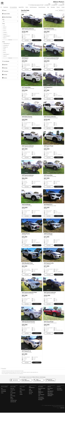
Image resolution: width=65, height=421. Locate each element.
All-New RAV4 (12, 392)
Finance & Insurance (41, 7)
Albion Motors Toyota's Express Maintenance (50, 394)
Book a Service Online (50, 389)
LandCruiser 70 (22, 389)
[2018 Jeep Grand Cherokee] (31, 314)
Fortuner (11, 398)
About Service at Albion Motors (50, 391)
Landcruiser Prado (13, 400)
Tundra (21, 392)
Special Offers (21, 7)
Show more (10, 39)
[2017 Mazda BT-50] (31, 343)
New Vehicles (5, 7)
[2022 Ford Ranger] (31, 196)
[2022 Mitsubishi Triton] (31, 255)
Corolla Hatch (3, 389)
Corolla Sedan (3, 391)
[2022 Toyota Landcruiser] (53, 108)
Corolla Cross (12, 389)
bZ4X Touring (12, 395)
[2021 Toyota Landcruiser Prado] (31, 284)
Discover (58, 7)
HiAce (21, 391)
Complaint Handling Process (60, 405)
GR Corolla (31, 392)
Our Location (59, 388)
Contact (63, 7)
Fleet (48, 7)
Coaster (21, 394)
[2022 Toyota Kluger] (53, 314)
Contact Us (36, 40)
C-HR (11, 391)
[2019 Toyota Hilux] (53, 167)
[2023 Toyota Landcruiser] (31, 20)
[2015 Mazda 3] (31, 50)
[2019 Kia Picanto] (31, 226)
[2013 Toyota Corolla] (53, 255)
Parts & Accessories (33, 7)
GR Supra (30, 390)
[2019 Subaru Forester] (31, 108)
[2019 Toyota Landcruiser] (31, 167)
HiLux (21, 388)
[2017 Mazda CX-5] (53, 196)
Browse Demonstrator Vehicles (40, 392)
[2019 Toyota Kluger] (53, 138)
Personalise (53, 7)
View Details (27, 40)
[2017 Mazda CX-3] (53, 79)
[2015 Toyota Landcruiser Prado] (53, 50)
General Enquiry (59, 389)
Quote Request (41, 397)
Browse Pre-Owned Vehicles (41, 389)
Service (27, 7)
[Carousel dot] (26, 172)
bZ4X (11, 394)
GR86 (30, 389)
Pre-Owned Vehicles (13, 7)
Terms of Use (54, 405)
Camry (2, 392)
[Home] (1, 7)
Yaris (2, 388)
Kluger (11, 397)
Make (3, 19)
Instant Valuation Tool (41, 395)
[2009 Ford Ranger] (53, 226)
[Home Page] (2, 3)
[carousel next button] (41, 20)
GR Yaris (30, 393)
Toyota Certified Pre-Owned (41, 399)
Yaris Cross (12, 388)
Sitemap (46, 405)
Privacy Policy (49, 405)
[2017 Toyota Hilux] (31, 79)
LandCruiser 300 (13, 401)
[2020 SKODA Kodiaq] (53, 20)
